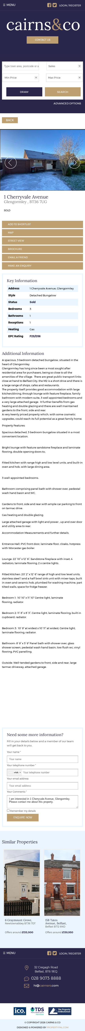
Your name (14, 752)
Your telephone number (21, 765)
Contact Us (42, 39)
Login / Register (70, 5)
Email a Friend (18, 257)
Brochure (15, 249)
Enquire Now (22, 817)
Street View (16, 240)
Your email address (17, 778)
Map (10, 232)
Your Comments (17, 791)
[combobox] (14, 772)
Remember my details (23, 811)
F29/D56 (35, 336)
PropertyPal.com (57, 1027)
